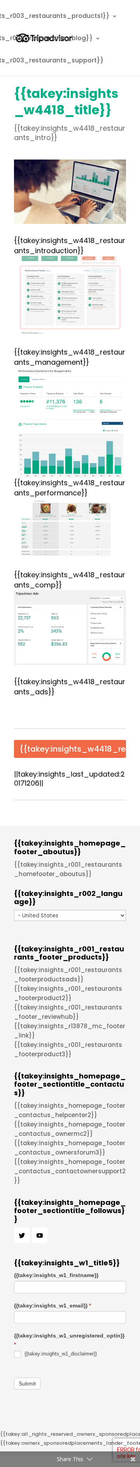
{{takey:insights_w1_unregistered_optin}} (69, 1339)
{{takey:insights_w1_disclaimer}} (60, 1354)
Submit (27, 1383)
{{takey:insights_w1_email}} (52, 1305)
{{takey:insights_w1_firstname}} (56, 1275)
